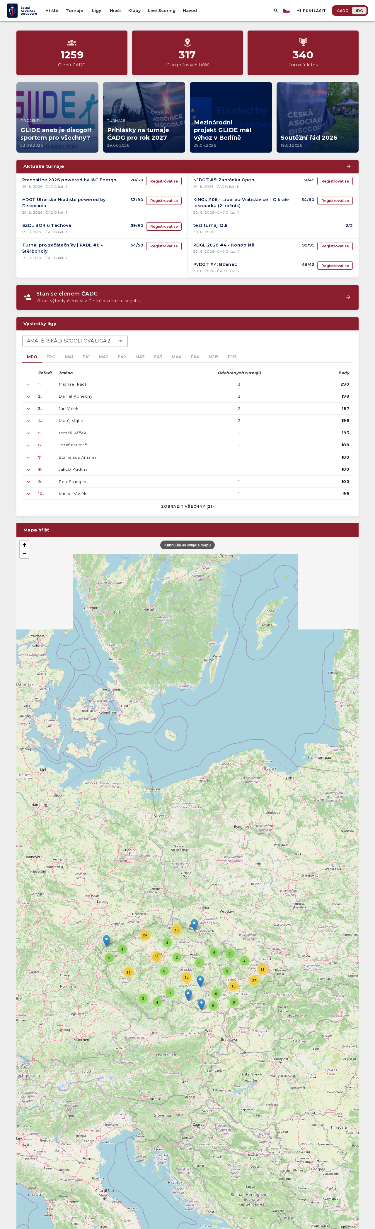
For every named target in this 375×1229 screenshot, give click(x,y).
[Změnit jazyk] (287, 10)
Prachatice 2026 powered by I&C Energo (69, 180)
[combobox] (75, 341)
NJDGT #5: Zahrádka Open (223, 180)
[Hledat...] (276, 10)
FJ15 (232, 356)
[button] (200, 981)
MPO (32, 356)
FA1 (86, 356)
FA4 (195, 356)
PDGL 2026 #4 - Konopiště (224, 245)
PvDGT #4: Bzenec (215, 264)
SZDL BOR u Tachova (46, 225)
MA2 (103, 356)
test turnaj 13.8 (210, 225)
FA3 (158, 356)
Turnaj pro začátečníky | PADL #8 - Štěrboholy (62, 248)
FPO (51, 356)
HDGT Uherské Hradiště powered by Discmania (64, 203)
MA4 (176, 356)
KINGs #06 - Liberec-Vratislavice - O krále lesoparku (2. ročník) (241, 203)
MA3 (140, 356)
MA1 (69, 356)
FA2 (122, 356)
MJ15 (214, 356)
